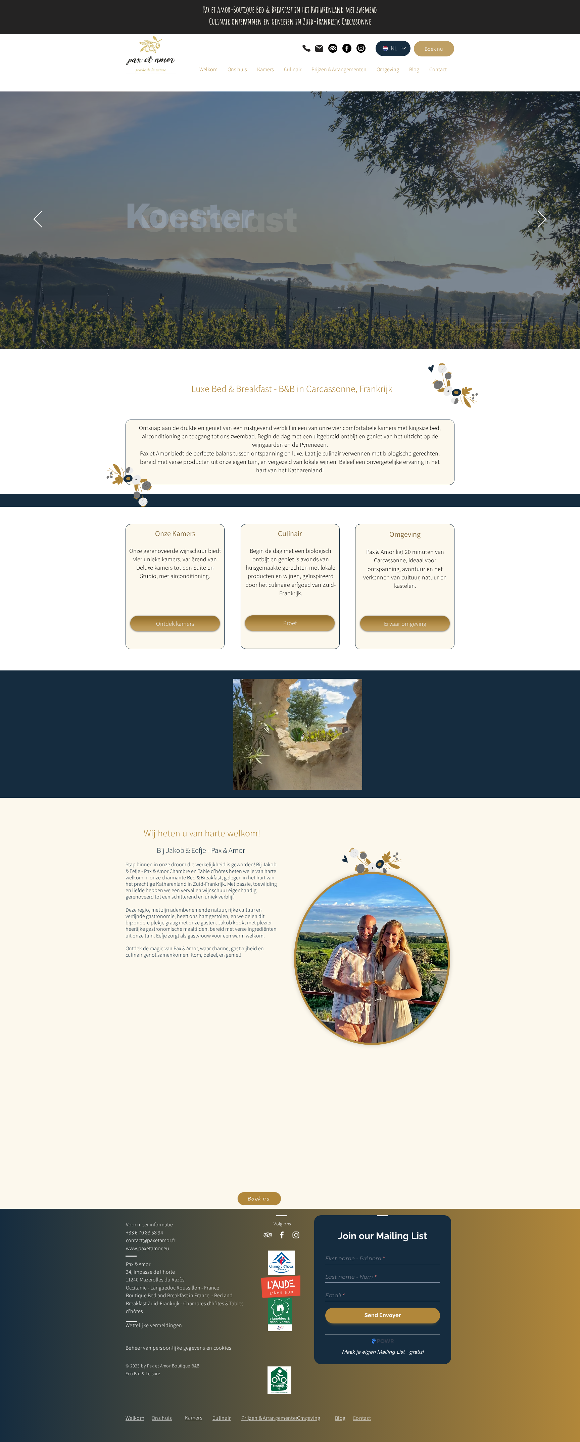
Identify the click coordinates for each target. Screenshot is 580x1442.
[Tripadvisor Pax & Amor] (267, 1234)
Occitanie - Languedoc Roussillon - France (172, 1287)
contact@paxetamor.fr (150, 1240)
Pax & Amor (138, 1264)
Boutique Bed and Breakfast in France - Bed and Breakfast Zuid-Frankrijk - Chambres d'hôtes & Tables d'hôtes (185, 1303)
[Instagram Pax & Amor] (295, 1234)
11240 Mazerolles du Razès (155, 1279)
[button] (353, 782)
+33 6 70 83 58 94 (144, 1232)
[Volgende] (542, 219)
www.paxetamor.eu (147, 1248)
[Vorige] (38, 219)
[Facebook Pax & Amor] (281, 1234)
